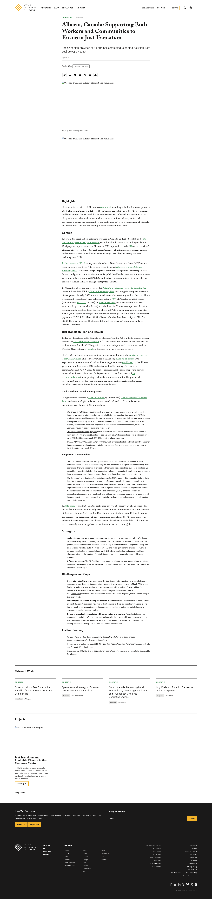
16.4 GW (81, 303)
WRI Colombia (155, 857)
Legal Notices (192, 869)
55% (130, 246)
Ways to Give (34, 824)
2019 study (69, 506)
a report (89, 349)
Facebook (171, 884)
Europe (67, 859)
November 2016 (107, 303)
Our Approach (148, 7)
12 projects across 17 (81, 587)
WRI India (157, 860)
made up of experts (125, 359)
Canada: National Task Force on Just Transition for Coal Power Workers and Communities (34, 690)
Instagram (175, 884)
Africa (67, 853)
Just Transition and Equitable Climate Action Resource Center (31, 760)
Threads (183, 884)
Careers (194, 860)
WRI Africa (157, 848)
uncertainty (76, 593)
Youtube (196, 884)
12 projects (98, 467)
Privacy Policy (192, 866)
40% (114, 299)
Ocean (85, 871)
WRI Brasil (157, 851)
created (89, 620)
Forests (85, 865)
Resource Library (191, 851)
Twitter (192, 884)
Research (46, 8)
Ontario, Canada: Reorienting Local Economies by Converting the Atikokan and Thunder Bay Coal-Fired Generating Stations (128, 691)
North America (70, 865)
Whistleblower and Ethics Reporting (184, 872)
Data (56, 8)
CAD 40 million (96, 398)
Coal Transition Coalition (86, 342)
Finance (104, 859)
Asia (66, 856)
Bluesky (187, 884)
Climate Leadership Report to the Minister (124, 288)
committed (105, 207)
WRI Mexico (156, 866)
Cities (85, 853)
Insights (81, 8)
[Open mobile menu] (196, 8)
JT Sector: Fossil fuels (81, 66)
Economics (105, 853)
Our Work (161, 7)
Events (194, 848)
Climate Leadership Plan (101, 292)
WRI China (157, 854)
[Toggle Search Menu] (185, 8)
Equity (103, 856)
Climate (19, 682)
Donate (175, 8)
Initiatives (67, 8)
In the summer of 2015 (73, 264)
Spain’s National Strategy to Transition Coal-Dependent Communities (80, 688)
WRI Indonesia (155, 863)
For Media (193, 854)
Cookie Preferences (190, 875)
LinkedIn (179, 884)
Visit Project (22, 783)
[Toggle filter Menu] (190, 8)
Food (84, 862)
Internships (193, 863)
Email (112, 818)
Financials (193, 857)
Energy (85, 859)
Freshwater (87, 868)
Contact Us (193, 845)
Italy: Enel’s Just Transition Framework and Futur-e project (174, 688)
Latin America (70, 862)
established (127, 363)
